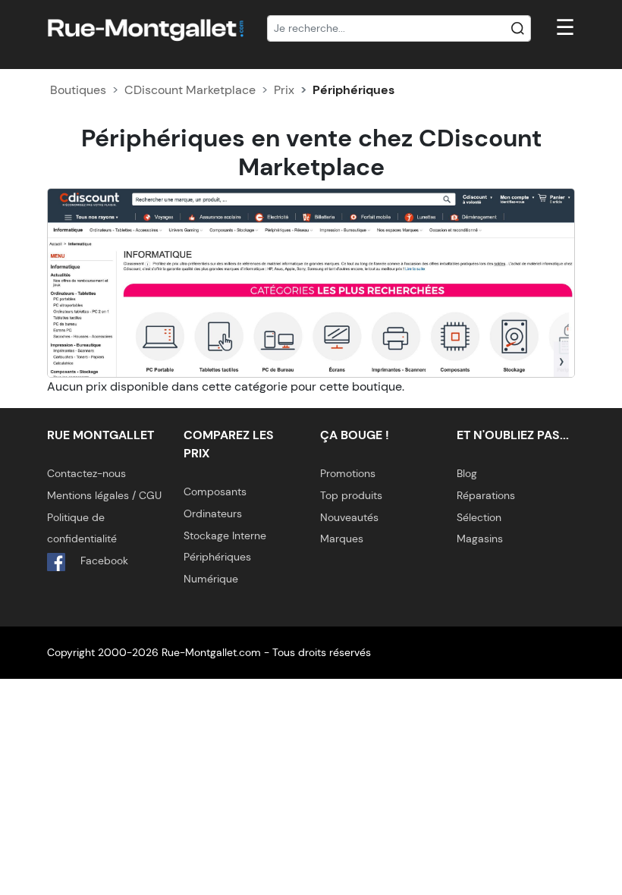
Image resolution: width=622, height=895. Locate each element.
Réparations (486, 495)
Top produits (351, 495)
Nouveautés (349, 517)
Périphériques (217, 557)
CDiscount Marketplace (190, 90)
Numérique (211, 579)
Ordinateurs (213, 513)
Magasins (480, 538)
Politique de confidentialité (82, 528)
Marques (341, 538)
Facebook (102, 560)
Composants (215, 491)
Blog (467, 473)
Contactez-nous (86, 473)
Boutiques (78, 90)
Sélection (479, 517)
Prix (284, 90)
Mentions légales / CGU (104, 495)
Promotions (347, 473)
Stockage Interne (225, 535)
